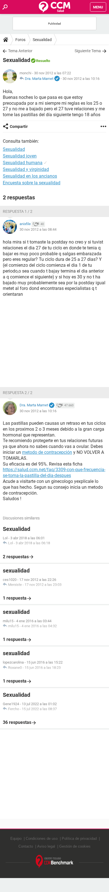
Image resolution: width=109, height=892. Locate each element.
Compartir (19, 126)
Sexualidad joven (20, 156)
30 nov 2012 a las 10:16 (81, 79)
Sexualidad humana (22, 162)
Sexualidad (42, 39)
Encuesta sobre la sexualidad (31, 182)
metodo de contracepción (47, 452)
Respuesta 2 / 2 (17, 392)
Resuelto (43, 61)
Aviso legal (46, 846)
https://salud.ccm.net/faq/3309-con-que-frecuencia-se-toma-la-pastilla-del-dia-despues (54, 472)
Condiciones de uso (42, 838)
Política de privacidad (79, 838)
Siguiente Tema (88, 51)
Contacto (25, 846)
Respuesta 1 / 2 (17, 211)
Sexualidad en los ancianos (30, 176)
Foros (20, 39)
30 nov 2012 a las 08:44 (38, 229)
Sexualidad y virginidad (26, 169)
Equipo (16, 838)
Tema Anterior (20, 51)
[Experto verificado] (57, 79)
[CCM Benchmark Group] (54, 862)
